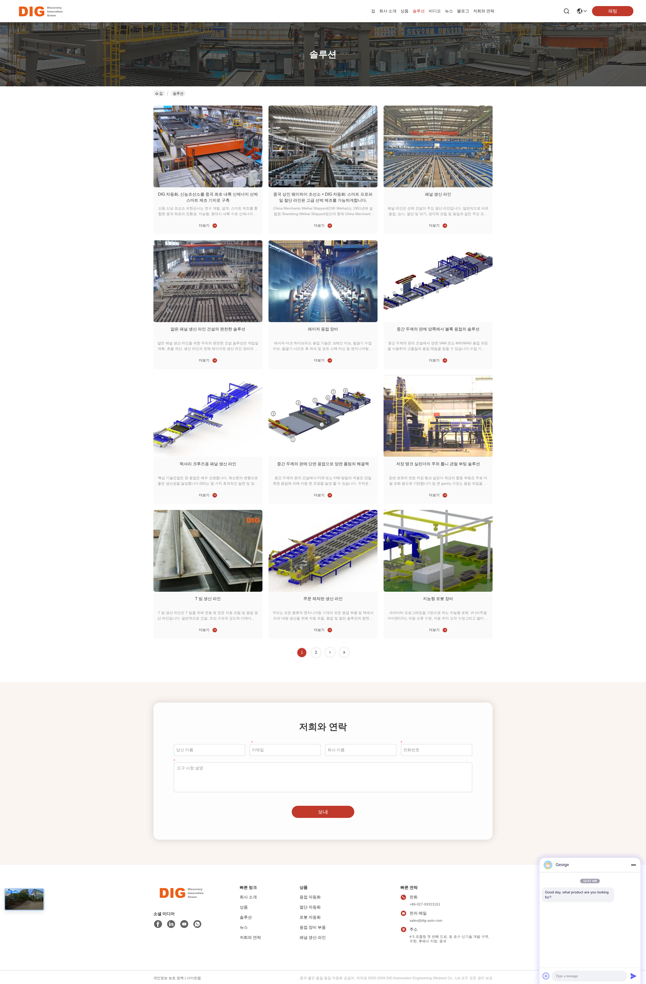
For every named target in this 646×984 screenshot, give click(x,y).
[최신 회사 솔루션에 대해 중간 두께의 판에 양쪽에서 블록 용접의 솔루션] (444, 360)
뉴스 (449, 11)
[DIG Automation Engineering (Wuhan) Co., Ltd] (40, 11)
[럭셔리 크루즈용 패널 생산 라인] (207, 456)
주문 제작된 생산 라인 (323, 599)
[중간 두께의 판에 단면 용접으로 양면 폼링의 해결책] (323, 456)
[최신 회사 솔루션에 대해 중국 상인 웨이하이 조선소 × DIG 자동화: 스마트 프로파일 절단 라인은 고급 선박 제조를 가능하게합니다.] (329, 225)
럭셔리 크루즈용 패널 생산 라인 (208, 464)
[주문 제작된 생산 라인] (323, 590)
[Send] (633, 975)
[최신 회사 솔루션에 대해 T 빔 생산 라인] (213, 630)
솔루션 (419, 11)
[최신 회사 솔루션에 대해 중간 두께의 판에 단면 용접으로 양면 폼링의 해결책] (329, 495)
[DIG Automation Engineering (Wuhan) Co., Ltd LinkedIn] (171, 924)
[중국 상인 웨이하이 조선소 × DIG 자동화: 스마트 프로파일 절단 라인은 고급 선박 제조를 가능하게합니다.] (323, 186)
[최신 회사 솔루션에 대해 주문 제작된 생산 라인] (329, 630)
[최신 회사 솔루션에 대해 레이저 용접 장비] (329, 360)
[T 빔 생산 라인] (207, 590)
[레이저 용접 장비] (323, 321)
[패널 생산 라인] (438, 186)
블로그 (463, 11)
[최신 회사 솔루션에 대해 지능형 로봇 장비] (444, 630)
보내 (323, 812)
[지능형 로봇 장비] (438, 590)
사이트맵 (194, 978)
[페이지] (330, 652)
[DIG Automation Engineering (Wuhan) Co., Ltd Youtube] (184, 924)
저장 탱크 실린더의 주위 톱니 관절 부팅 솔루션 (438, 464)
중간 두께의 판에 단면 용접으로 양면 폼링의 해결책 (323, 464)
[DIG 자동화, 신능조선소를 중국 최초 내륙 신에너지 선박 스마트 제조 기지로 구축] (207, 186)
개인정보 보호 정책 (168, 978)
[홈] (181, 899)
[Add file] (546, 975)
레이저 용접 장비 (323, 329)
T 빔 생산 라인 (208, 599)
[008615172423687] (197, 924)
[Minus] (633, 865)
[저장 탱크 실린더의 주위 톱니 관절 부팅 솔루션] (438, 456)
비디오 (435, 11)
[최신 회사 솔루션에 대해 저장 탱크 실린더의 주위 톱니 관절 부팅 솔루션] (444, 495)
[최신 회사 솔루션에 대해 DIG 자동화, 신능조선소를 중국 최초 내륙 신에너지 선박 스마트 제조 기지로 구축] (213, 225)
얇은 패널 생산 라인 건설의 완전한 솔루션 (208, 329)
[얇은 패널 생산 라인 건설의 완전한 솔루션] (207, 321)
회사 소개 (387, 11)
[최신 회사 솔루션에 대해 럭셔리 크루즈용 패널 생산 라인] (213, 495)
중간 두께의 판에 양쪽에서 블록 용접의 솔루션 (438, 329)
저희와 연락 (483, 11)
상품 (404, 11)
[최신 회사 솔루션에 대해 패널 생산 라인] (444, 225)
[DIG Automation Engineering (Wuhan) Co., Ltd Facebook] (158, 924)
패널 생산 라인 (438, 194)
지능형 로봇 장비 (438, 599)
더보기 (204, 225)
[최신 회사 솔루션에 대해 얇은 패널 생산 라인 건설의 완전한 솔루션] (213, 360)
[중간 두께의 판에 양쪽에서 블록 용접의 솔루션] (438, 321)
